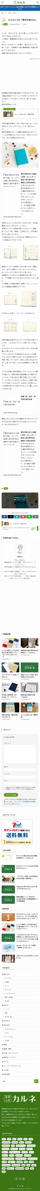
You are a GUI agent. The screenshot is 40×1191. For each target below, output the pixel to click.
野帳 (27, 1168)
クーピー (29, 1149)
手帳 (5, 24)
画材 (5, 1045)
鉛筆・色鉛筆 (9, 997)
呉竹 (26, 1162)
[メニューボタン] (2, 2)
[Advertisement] (20, 607)
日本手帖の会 (6, 1165)
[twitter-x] (20, 1179)
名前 (6, 767)
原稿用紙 (19, 1162)
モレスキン (19, 1155)
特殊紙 (34, 1165)
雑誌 (3, 1172)
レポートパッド (32, 1158)
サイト (6, 781)
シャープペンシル (10, 993)
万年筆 (7, 982)
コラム (6, 1061)
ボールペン (8, 990)
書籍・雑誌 (7, 1049)
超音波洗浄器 (19, 1168)
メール (6, 774)
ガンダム (22, 1149)
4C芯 (3, 1139)
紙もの (6, 1005)
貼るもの (7, 1025)
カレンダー (14, 1149)
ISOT (25, 1139)
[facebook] (16, 1179)
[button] (4, 516)
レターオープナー (21, 1158)
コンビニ (24, 1152)
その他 (7, 1001)
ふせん (7, 1033)
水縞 (28, 1165)
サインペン (8, 978)
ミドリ (12, 1155)
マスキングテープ (10, 1029)
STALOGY (28, 1142)
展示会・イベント (10, 1057)
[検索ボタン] (37, 2)
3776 (9, 1139)
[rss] (23, 1179)
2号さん (20, 556)
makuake (14, 1142)
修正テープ (12, 1162)
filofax (20, 1139)
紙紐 (3, 1168)
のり (13, 1145)
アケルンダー (31, 1145)
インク (7, 986)
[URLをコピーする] (35, 516)
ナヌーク (4, 1155)
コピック (4, 1152)
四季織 (31, 1162)
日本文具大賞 (16, 1165)
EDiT (14, 1139)
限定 (32, 1168)
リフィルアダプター (8, 1158)
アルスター (5, 1149)
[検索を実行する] (36, 1081)
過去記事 (7, 1074)
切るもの (7, 1021)
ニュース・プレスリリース (12, 1066)
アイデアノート (21, 1145)
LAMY (30, 1139)
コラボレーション (15, 1152)
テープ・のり (9, 1037)
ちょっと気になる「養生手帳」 (25, 114)
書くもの (7, 974)
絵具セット (10, 1168)
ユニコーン (28, 1155)
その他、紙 (8, 1017)
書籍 (23, 1165)
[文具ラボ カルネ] (20, 2)
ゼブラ (31, 1152)
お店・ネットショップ (11, 1053)
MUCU (21, 1142)
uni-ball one (5, 1145)
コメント (7, 743)
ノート (7, 1009)
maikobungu (6, 1142)
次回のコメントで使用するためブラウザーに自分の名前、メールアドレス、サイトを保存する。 (20, 788)
